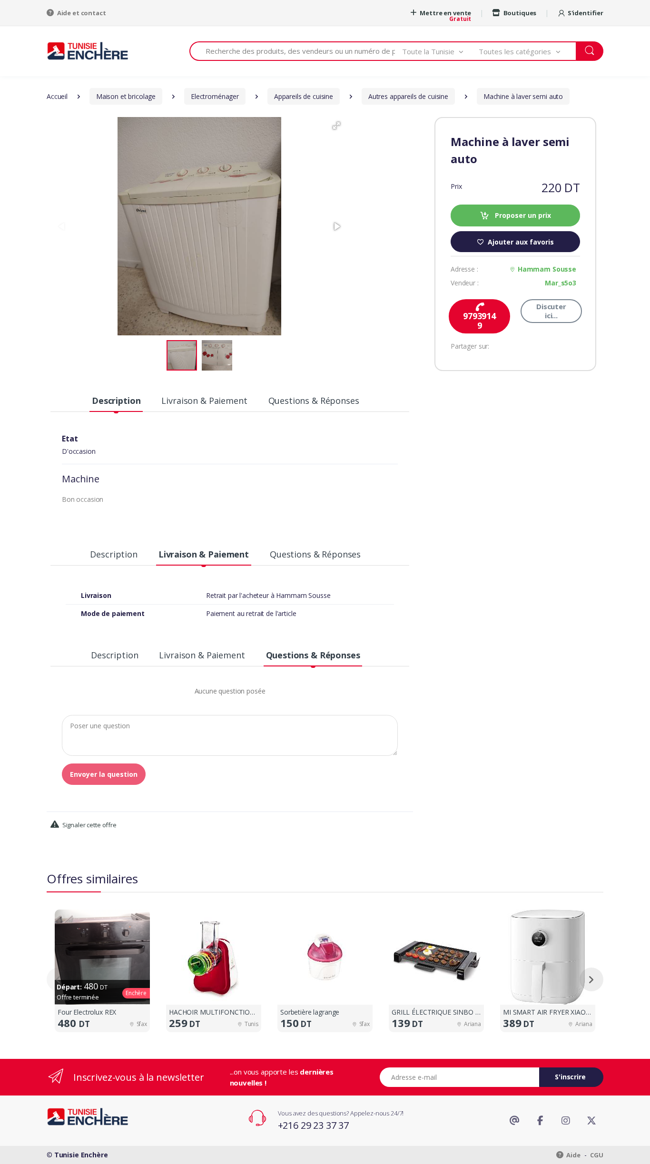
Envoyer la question (104, 774)
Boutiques (519, 13)
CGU (596, 1155)
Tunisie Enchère (81, 1154)
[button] (440, 51)
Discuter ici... (551, 311)
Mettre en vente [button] (445, 13)
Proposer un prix (522, 215)
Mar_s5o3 (560, 282)
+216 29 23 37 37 (313, 1125)
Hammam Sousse (547, 269)
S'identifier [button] (585, 13)
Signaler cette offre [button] (89, 825)
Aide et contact (81, 13)
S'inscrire (570, 1076)
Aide (573, 1155)
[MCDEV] (87, 50)
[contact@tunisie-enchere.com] (514, 1121)
